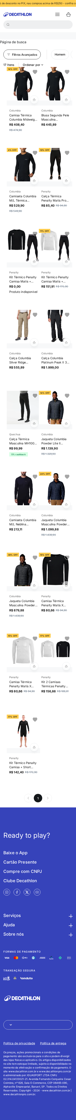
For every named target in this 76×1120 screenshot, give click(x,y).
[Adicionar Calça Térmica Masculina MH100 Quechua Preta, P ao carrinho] (34, 423)
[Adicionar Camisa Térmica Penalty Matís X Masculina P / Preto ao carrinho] (66, 585)
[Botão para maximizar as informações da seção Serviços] (70, 915)
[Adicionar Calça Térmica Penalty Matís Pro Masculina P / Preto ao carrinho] (66, 180)
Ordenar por (31, 65)
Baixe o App (15, 852)
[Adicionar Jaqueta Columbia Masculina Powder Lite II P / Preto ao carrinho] (34, 585)
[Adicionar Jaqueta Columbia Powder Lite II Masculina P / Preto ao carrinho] (66, 423)
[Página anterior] (28, 798)
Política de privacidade (19, 1043)
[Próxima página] (47, 798)
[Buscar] (8, 24)
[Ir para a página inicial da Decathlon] (17, 14)
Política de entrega (53, 1043)
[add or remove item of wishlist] (35, 72)
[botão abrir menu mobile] (57, 14)
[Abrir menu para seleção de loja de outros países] (38, 1025)
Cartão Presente (20, 862)
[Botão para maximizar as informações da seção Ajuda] (70, 925)
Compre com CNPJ (22, 871)
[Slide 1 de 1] (23, 83)
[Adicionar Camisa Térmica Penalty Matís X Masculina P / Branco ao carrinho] (34, 666)
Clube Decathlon (20, 880)
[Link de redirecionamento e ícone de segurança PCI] (15, 978)
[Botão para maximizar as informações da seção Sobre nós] (70, 934)
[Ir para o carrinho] (68, 14)
